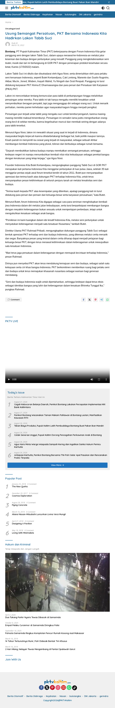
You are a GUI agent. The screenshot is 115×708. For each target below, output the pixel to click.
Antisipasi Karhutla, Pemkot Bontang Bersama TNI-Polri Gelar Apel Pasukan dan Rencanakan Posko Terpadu (60, 456)
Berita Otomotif (15, 696)
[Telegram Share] (101, 299)
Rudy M (15, 43)
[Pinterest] (52, 687)
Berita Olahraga (35, 696)
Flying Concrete (19, 505)
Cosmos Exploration (22, 495)
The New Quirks (20, 486)
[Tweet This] (89, 299)
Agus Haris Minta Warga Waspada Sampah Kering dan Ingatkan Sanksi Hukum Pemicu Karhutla (57, 445)
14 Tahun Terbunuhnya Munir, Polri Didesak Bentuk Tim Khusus (36, 641)
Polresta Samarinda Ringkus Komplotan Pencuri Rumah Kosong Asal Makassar (44, 633)
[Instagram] (58, 687)
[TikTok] (74, 687)
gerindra (104, 696)
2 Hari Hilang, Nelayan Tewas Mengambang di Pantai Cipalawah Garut (40, 649)
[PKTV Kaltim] (22, 7)
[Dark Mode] (103, 8)
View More (56, 465)
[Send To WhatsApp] (107, 299)
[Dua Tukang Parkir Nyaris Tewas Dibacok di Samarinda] (57, 582)
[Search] (108, 8)
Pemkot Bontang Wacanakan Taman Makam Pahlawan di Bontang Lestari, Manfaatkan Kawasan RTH (58, 416)
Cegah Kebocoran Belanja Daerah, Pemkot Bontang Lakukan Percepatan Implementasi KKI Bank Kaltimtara (59, 405)
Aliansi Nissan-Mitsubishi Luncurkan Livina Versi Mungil (39, 514)
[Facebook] (41, 687)
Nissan (63, 696)
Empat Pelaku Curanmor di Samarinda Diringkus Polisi (32, 625)
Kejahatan (51, 696)
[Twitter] (46, 687)
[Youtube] (63, 687)
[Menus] (7, 7)
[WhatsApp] (69, 687)
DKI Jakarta (90, 696)
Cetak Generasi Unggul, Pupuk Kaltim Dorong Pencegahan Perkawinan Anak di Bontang (58, 435)
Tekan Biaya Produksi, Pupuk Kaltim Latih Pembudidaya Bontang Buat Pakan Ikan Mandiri (59, 425)
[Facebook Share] (83, 299)
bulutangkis (75, 696)
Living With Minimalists (23, 533)
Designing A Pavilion (22, 523)
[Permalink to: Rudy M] (7, 44)
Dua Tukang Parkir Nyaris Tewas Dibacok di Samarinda (33, 617)
